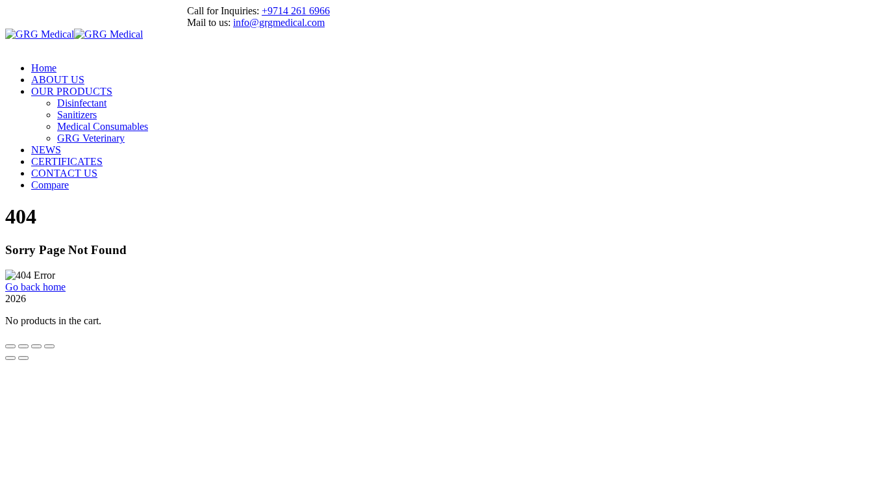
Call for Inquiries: (223, 10)
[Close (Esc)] (49, 346)
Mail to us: (209, 22)
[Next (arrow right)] (23, 358)
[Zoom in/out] (10, 346)
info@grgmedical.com (279, 22)
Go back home (35, 286)
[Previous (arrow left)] (10, 358)
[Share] (36, 346)
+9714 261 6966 (296, 10)
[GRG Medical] (39, 34)
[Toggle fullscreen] (23, 346)
